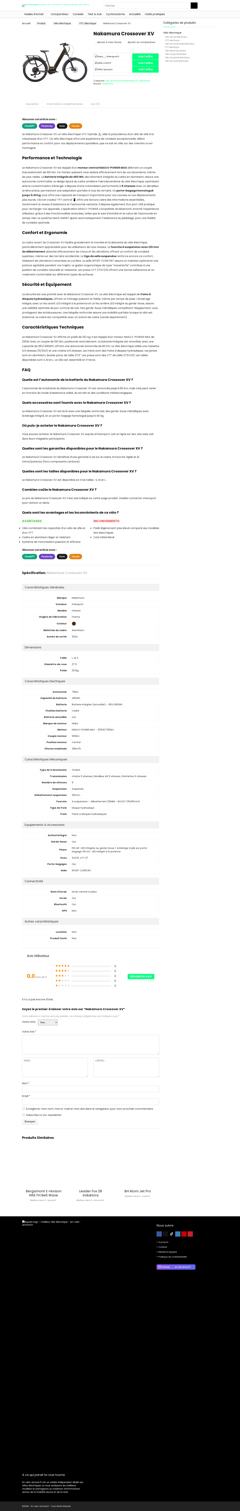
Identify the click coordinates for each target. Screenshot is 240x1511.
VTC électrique (87, 23)
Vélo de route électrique (176, 61)
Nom (26, 1083)
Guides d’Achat (34, 14)
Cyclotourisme (115, 14)
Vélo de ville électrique (176, 36)
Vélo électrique (62, 23)
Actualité (135, 14)
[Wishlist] (214, 5)
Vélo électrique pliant (175, 50)
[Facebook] (159, 1234)
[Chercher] (194, 5)
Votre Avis (29, 1031)
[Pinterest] (190, 1234)
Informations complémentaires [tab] (65, 104)
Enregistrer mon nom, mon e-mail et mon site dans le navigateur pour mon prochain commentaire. (89, 1109)
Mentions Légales (168, 1251)
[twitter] (165, 1234)
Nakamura (108, 83)
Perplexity (47, 126)
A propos (163, 1242)
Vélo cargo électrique (175, 54)
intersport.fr (112, 56)
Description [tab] (32, 104)
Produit (41, 23)
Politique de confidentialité (173, 1256)
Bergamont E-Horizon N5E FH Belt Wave (43, 1193)
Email (26, 1096)
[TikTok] (171, 1234)
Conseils (78, 14)
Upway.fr (108, 69)
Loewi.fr (107, 62)
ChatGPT (30, 126)
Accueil (26, 23)
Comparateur (60, 14)
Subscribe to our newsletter (43, 1115)
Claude (76, 126)
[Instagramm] (177, 1234)
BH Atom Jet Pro (137, 1191)
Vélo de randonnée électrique (120, 80)
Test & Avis (95, 14)
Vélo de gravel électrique (177, 57)
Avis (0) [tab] (95, 104)
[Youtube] (184, 1234)
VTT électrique (172, 47)
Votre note (28, 1022)
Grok (62, 126)
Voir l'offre (145, 56)
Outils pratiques (155, 14)
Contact (163, 1247)
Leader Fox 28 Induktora (90, 1193)
